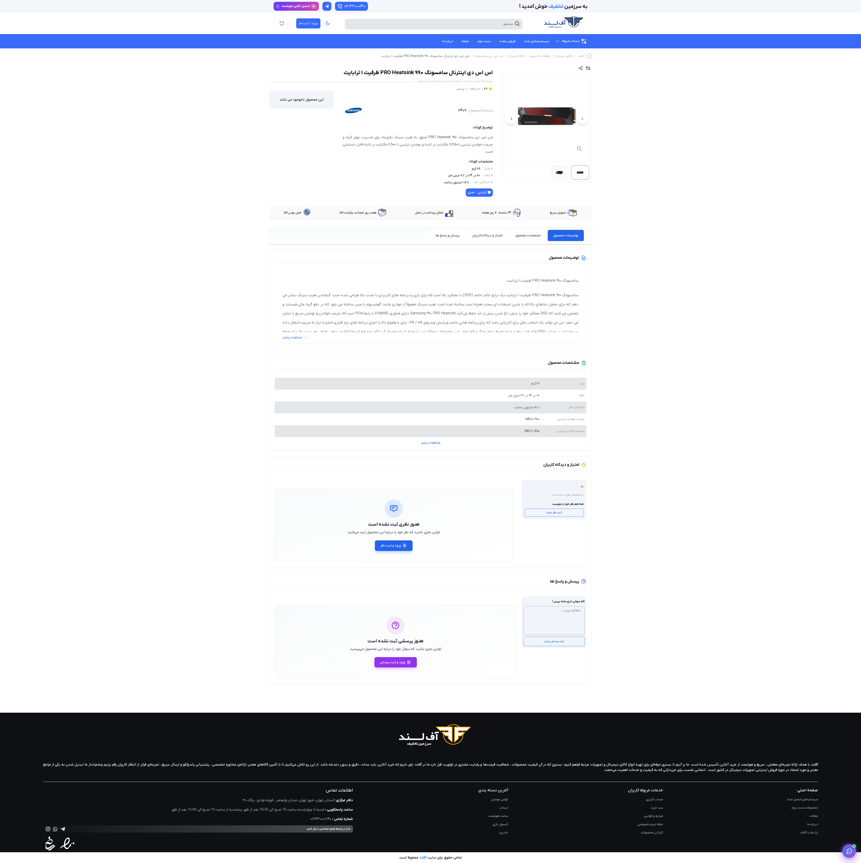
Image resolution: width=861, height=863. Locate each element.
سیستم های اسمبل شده (802, 799)
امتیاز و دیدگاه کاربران (487, 235)
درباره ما (812, 824)
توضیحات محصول (565, 235)
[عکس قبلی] (582, 118)
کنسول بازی (500, 824)
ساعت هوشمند (498, 816)
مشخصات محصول (528, 235)
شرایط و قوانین (653, 816)
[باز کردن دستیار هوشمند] (849, 851)
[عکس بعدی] (511, 118)
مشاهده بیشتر (430, 443)
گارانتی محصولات (652, 833)
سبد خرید (657, 808)
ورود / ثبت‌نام (308, 23)
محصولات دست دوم (805, 808)
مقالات (813, 816)
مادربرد (503, 833)
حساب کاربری (654, 799)
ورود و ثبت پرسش (392, 662)
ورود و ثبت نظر (390, 545)
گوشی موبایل (499, 799)
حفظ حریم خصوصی (650, 824)
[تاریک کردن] (327, 23)
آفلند (581, 56)
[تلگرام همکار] (326, 6)
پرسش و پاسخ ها (447, 235)
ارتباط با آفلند (809, 833)
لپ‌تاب (503, 808)
